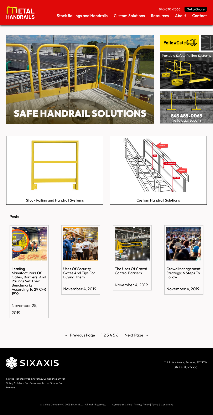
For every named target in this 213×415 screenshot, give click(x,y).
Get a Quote (196, 9)
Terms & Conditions (162, 404)
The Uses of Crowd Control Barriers (131, 271)
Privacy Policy (142, 404)
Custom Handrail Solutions (158, 200)
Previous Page (80, 335)
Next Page (136, 335)
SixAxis (46, 404)
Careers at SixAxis (122, 404)
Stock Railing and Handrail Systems (55, 200)
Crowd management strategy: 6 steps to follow (183, 273)
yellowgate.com (186, 120)
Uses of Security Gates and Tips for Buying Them (79, 273)
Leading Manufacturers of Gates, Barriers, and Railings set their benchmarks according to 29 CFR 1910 (29, 281)
